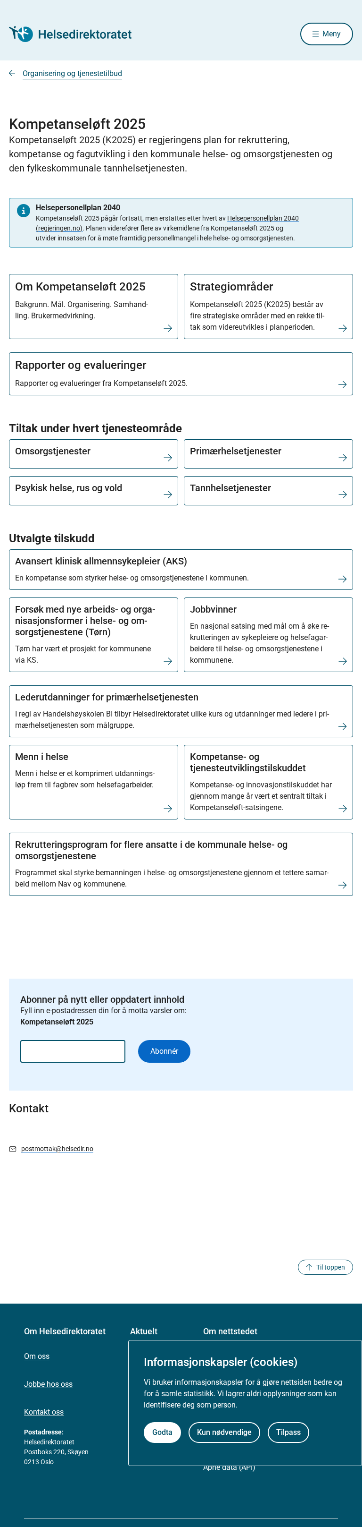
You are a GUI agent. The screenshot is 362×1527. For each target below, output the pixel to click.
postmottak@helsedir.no (57, 1148)
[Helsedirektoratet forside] (77, 34)
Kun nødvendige (224, 1432)
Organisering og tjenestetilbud (72, 73)
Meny (331, 33)
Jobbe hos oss (48, 1384)
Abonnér (164, 1051)
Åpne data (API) (229, 1467)
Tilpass (288, 1432)
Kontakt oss (44, 1412)
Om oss (36, 1356)
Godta (162, 1432)
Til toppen (330, 1267)
